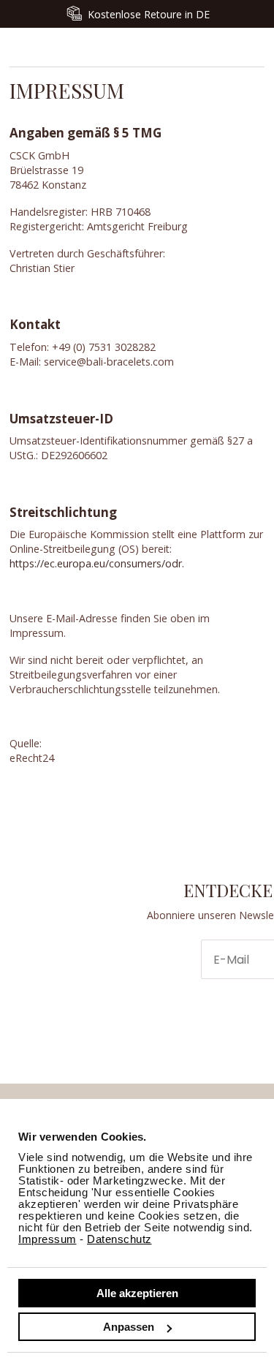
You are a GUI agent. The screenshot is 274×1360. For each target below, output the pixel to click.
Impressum (47, 1239)
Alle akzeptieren (137, 1293)
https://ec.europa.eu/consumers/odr (95, 563)
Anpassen (128, 1327)
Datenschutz (119, 1239)
